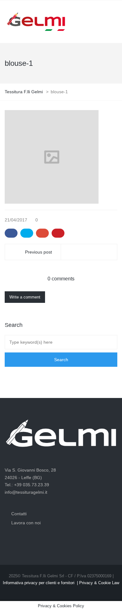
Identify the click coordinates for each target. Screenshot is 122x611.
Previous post (38, 252)
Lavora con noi (26, 522)
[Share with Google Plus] (42, 233)
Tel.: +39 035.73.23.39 (27, 484)
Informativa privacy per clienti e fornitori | (41, 582)
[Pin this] (58, 233)
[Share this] (11, 233)
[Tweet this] (26, 233)
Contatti (19, 513)
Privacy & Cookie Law (99, 582)
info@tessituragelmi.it (26, 492)
